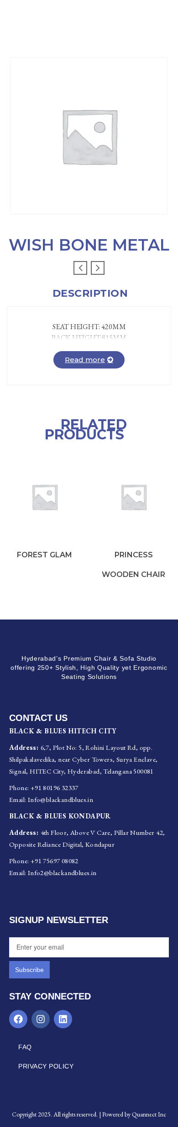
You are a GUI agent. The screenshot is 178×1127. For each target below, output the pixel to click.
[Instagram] (40, 1019)
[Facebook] (18, 1019)
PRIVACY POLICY (45, 1066)
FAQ (25, 1047)
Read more (85, 359)
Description (90, 293)
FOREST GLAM (44, 554)
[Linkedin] (63, 1019)
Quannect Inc (149, 1114)
